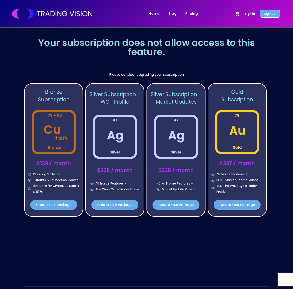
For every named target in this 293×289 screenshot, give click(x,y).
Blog (172, 13)
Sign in (250, 14)
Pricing (191, 13)
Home (154, 13)
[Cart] (237, 13)
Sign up (270, 14)
